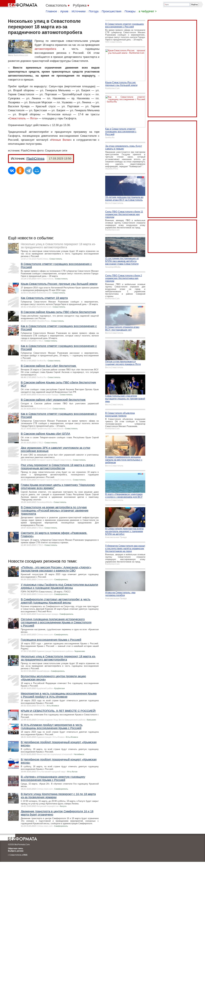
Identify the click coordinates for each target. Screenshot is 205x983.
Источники (79, 11)
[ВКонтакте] (12, 170)
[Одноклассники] (20, 170)
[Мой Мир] (37, 170)
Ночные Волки (60, 139)
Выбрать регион (15, 851)
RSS (25, 855)
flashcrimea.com (21, 55)
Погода (93, 11)
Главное (51, 11)
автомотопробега (45, 48)
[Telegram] (28, 170)
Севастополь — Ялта (22, 118)
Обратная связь (15, 848)
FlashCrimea (35, 158)
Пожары (130, 11)
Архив (64, 11)
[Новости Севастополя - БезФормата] (19, 4)
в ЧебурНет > (148, 11)
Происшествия (111, 11)
